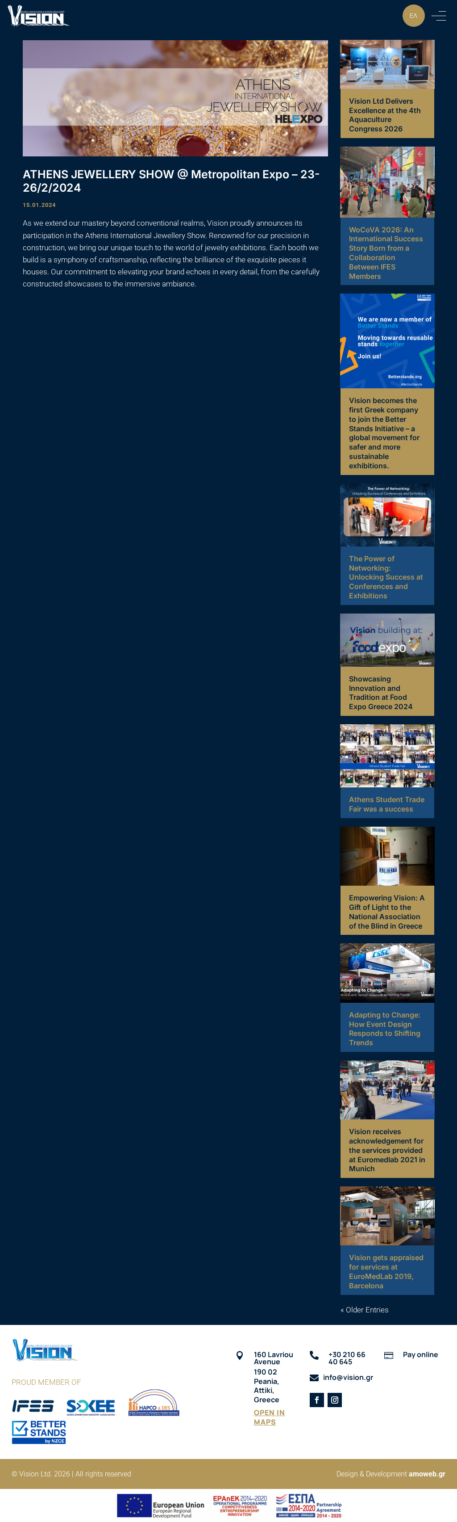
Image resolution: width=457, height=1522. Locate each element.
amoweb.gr (427, 1474)
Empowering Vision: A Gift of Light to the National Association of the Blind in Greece (387, 911)
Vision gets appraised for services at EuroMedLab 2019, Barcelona (386, 1271)
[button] (439, 15)
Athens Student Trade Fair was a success (386, 804)
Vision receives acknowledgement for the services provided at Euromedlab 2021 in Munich (387, 1150)
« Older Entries (365, 1309)
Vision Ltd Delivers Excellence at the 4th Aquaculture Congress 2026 (385, 115)
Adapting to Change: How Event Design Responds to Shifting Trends (384, 1028)
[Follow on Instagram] (335, 1400)
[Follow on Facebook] (317, 1400)
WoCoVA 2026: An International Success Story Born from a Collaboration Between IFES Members (386, 253)
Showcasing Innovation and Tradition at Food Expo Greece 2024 (381, 692)
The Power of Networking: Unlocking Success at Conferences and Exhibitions (386, 577)
